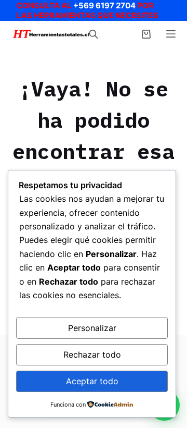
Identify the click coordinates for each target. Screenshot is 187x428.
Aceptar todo (92, 381)
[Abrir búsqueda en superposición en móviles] (93, 34)
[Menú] (171, 34)
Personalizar (92, 328)
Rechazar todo (92, 354)
